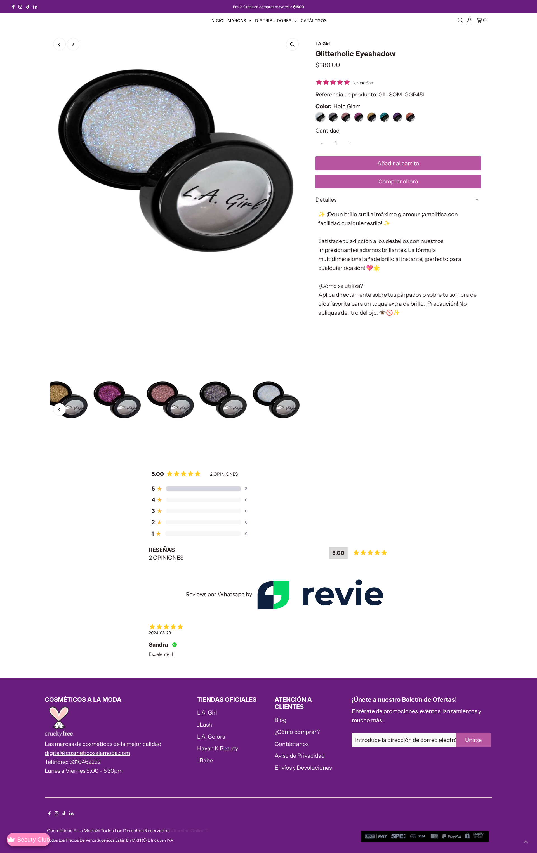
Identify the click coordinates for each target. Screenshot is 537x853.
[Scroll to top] (525, 841)
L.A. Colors (211, 736)
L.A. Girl (207, 712)
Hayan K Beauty (217, 748)
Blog (280, 720)
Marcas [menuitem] (237, 20)
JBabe (205, 760)
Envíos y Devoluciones (303, 767)
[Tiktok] (28, 6)
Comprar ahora (398, 181)
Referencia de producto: (346, 94)
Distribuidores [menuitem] (274, 20)
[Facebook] (13, 6)
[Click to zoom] (292, 44)
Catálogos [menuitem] (314, 20)
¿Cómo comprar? (297, 732)
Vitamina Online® (189, 830)
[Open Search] (460, 20)
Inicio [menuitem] (216, 20)
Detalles (325, 199)
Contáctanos (291, 744)
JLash (204, 724)
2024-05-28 (160, 632)
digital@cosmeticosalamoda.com (87, 753)
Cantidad (327, 130)
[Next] (73, 44)
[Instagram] (20, 6)
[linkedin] (35, 6)
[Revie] (320, 594)
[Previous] (59, 44)
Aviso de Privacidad (300, 755)
